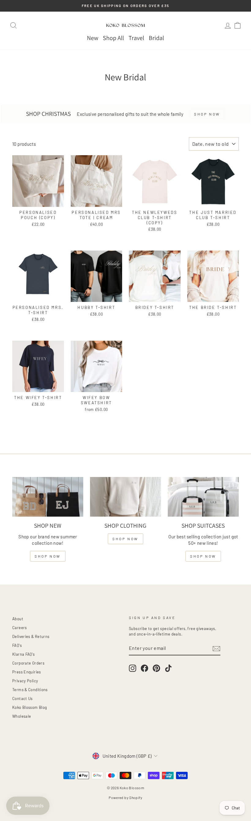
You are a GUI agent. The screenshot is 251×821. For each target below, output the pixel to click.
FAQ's (17, 645)
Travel (136, 38)
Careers (19, 627)
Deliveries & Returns (31, 636)
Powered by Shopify (125, 797)
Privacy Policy (25, 680)
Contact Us (22, 698)
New (92, 38)
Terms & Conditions (30, 689)
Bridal (156, 38)
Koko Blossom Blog (29, 707)
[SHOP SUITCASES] (203, 497)
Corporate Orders (28, 663)
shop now (48, 556)
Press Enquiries (26, 671)
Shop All (113, 38)
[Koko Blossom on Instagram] (132, 668)
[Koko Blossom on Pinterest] (156, 668)
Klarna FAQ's (23, 654)
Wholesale (21, 716)
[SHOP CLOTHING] (125, 497)
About (17, 618)
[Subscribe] (216, 648)
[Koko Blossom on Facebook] (144, 668)
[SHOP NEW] (47, 497)
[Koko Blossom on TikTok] (168, 668)
